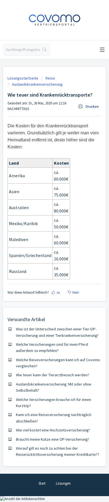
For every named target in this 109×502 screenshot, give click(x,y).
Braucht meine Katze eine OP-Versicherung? (52, 439)
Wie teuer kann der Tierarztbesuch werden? (52, 374)
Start (42, 483)
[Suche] (44, 49)
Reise (50, 78)
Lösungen (63, 483)
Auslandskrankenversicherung (37, 84)
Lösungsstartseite (23, 78)
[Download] (44, 251)
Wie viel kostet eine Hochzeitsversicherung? (53, 430)
